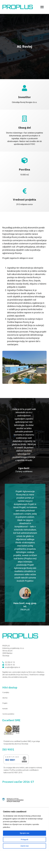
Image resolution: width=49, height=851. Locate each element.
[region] (24, 829)
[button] (42, 7)
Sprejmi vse (24, 833)
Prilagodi (24, 839)
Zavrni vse (24, 846)
